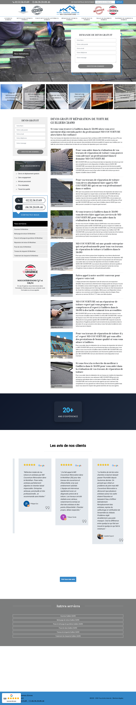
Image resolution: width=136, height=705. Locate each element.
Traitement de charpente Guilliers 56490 (68, 636)
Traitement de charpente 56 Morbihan (124, 19)
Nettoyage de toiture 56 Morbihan (24, 19)
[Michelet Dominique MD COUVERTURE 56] (68, 10)
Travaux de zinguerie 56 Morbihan (103, 19)
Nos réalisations (21, 54)
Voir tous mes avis (68, 579)
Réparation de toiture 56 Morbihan (69, 19)
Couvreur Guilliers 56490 (68, 616)
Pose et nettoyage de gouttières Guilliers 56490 (68, 624)
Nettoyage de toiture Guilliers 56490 (68, 620)
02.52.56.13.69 (21, 2)
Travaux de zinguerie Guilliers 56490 (68, 632)
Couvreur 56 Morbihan (8, 19)
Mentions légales (118, 698)
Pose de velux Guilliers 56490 (68, 628)
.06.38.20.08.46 (42, 2)
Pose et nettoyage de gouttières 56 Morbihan (47, 19)
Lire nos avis (11, 701)
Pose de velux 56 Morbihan (87, 19)
